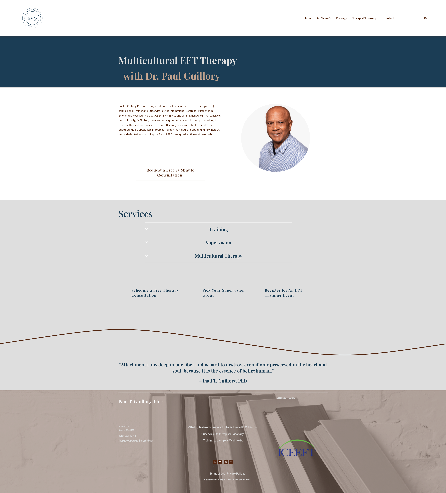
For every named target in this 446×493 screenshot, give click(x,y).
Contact (389, 18)
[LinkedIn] (226, 462)
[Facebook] (231, 462)
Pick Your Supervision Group (223, 293)
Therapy (341, 18)
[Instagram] (215, 462)
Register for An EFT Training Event (284, 293)
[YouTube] (220, 462)
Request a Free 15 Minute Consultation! (170, 172)
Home (308, 18)
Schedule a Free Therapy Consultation (155, 293)
